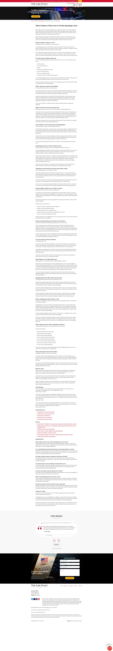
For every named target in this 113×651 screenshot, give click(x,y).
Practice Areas (38, 1)
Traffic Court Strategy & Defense (46, 1)
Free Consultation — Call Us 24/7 (74, 3)
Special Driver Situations (56, 1)
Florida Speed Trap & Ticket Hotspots (66, 1)
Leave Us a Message (69, 558)
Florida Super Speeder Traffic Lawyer (40, 572)
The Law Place (41, 620)
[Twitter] (34, 599)
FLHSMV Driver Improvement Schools (45, 413)
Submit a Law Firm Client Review (56, 548)
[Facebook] (32, 599)
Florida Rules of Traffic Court (43, 415)
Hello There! (109, 644)
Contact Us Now (35, 16)
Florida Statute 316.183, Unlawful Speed (46, 436)
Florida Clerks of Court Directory (44, 417)
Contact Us (80, 1)
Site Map (75, 585)
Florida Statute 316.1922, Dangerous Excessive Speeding (49, 431)
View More (56, 544)
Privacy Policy (70, 585)
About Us (34, 1)
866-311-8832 (77, 5)
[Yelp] (39, 599)
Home (32, 1)
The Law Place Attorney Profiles (44, 419)
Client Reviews (56, 516)
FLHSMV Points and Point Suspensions (46, 412)
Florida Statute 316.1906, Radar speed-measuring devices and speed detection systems (56, 424)
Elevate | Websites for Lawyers (74, 620)
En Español (76, 1)
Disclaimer (65, 585)
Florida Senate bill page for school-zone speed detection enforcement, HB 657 (55, 434)
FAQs (73, 1)
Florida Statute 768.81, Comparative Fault (46, 432)
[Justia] (37, 599)
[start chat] (109, 648)
